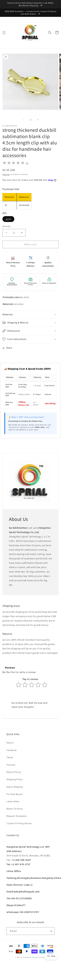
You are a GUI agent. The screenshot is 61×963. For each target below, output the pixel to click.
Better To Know (15, 808)
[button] (4, 32)
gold (8, 219)
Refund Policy (14, 772)
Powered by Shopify (39, 957)
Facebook (12, 750)
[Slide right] (37, 119)
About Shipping (15, 786)
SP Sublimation (26, 957)
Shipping (5, 174)
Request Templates (17, 816)
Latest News (13, 801)
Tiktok (10, 757)
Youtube (11, 764)
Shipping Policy (15, 779)
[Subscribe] (50, 931)
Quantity (6, 226)
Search (10, 742)
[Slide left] (23, 119)
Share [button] (9, 347)
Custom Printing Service (19, 823)
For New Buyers (15, 794)
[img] (13, 163)
